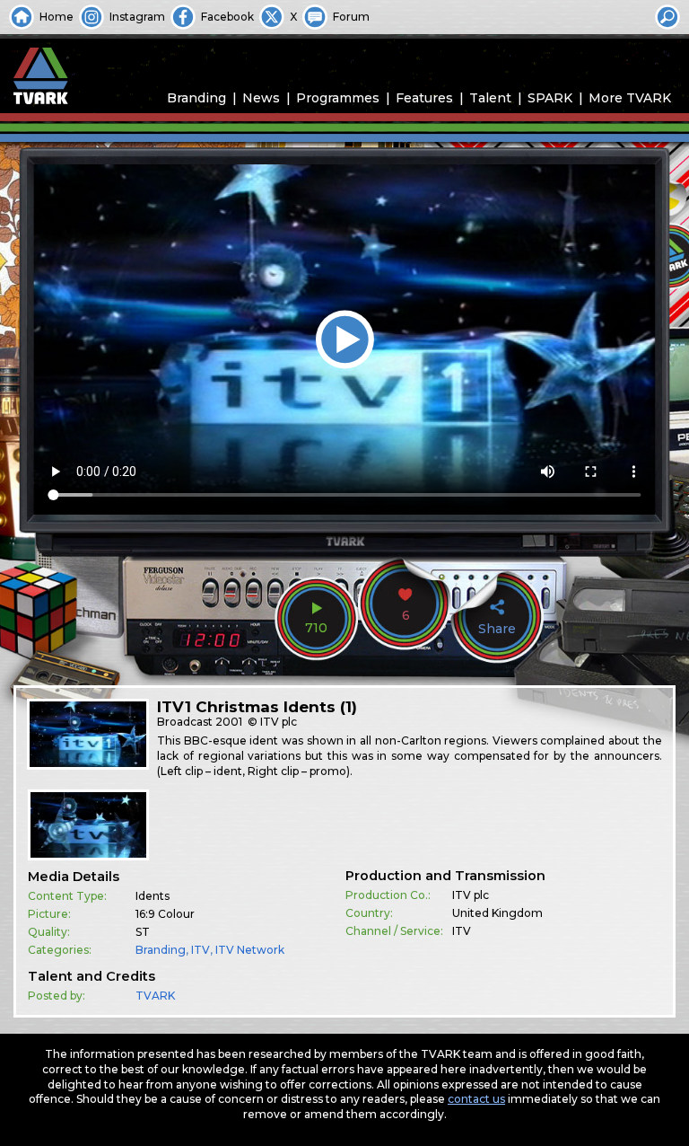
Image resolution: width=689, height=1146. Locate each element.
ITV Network (249, 949)
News (261, 98)
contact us (476, 1099)
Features (424, 98)
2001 (228, 721)
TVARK (155, 995)
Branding (196, 98)
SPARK (550, 98)
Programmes (337, 98)
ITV (200, 949)
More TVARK (630, 98)
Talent (490, 98)
